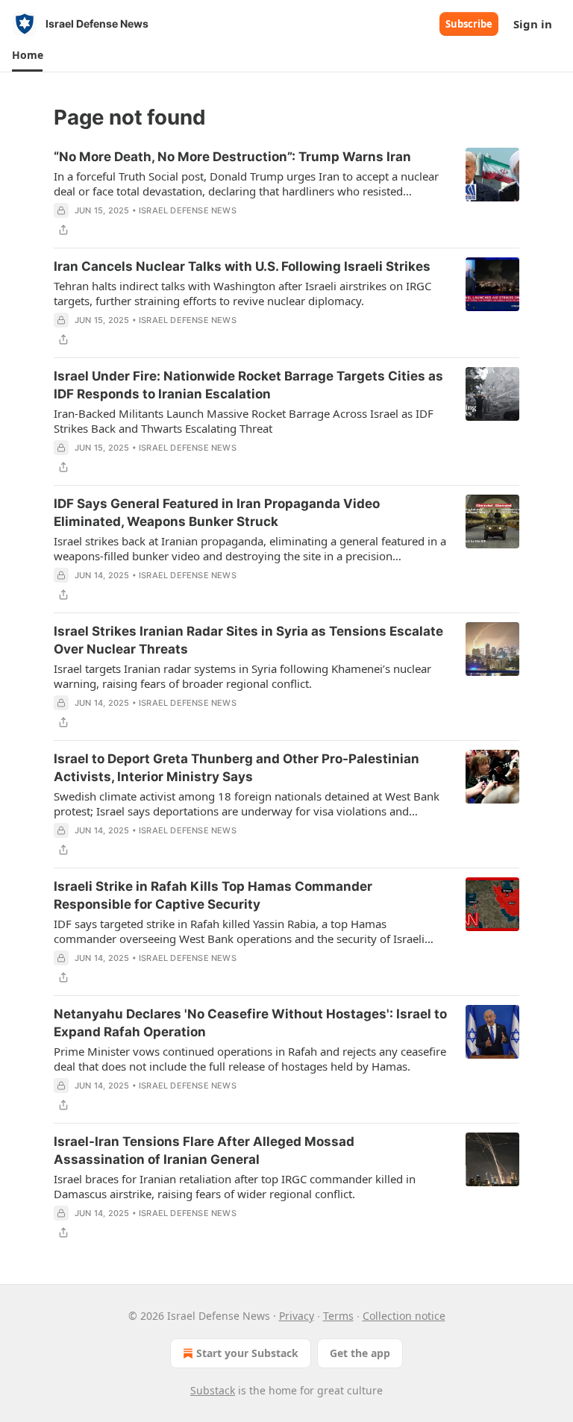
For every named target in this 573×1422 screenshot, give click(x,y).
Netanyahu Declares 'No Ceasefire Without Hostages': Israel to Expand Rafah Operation (250, 1022)
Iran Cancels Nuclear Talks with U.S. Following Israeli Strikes (242, 266)
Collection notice (404, 1316)
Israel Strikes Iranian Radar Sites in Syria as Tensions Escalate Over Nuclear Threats (248, 640)
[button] (27, 55)
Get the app (360, 1353)
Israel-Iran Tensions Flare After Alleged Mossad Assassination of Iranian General (204, 1150)
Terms (338, 1316)
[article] (286, 193)
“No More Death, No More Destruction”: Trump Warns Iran (232, 156)
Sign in (532, 23)
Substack (212, 1390)
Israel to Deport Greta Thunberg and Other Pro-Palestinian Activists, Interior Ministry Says (236, 767)
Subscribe (468, 24)
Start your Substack (247, 1353)
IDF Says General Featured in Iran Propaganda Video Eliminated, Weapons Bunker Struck (217, 512)
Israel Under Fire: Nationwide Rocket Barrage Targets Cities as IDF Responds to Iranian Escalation (248, 385)
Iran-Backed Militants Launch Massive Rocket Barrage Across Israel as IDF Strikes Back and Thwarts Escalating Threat (243, 421)
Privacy (296, 1316)
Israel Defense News (188, 210)
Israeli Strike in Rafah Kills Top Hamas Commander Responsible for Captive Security (213, 895)
